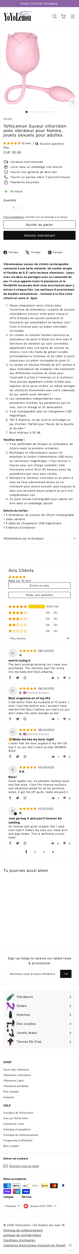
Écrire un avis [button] (39, 585)
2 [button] (35, 851)
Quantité (9, 200)
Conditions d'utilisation (19, 1240)
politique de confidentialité (22, 1235)
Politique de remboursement (20, 1134)
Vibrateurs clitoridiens (17, 1075)
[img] (28, 650)
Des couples (11, 1091)
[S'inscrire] (66, 974)
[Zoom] (73, 102)
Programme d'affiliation (18, 1140)
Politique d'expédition (17, 1129)
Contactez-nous (13, 1123)
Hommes (8, 1097)
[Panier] (63, 16)
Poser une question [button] (39, 595)
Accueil (8, 118)
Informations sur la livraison (23, 538)
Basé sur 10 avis (20, 580)
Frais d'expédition (14, 217)
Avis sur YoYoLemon (15, 1118)
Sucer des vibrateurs (16, 1069)
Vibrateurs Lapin (13, 1080)
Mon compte (11, 1145)
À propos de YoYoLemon (18, 1112)
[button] (12, 143)
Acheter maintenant (39, 235)
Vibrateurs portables (16, 1086)
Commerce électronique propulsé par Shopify (34, 1245)
